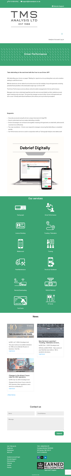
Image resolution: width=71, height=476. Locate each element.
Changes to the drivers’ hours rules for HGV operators (19, 376)
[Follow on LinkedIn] (45, 457)
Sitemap (9, 463)
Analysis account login (13, 457)
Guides (9, 465)
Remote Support (58, 6)
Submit (59, 433)
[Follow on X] (42, 457)
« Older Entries (11, 395)
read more (12, 351)
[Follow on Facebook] (38, 457)
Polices (9, 467)
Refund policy (11, 461)
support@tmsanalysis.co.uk (31, 1)
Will (11, 342)
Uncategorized (24, 342)
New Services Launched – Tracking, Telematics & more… (49, 342)
